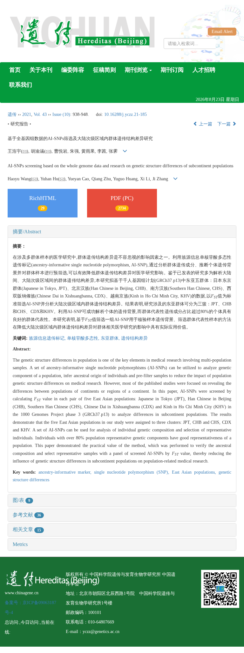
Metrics (20, 544)
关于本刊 (41, 70)
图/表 (21, 500)
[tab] (122, 232)
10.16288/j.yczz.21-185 (125, 114)
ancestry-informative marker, (66, 472)
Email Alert (222, 31)
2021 (26, 114)
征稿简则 (104, 70)
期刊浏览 (136, 70)
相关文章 (27, 529)
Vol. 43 (40, 114)
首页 (15, 70)
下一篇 (224, 124)
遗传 (12, 114)
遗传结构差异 (134, 338)
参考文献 (27, 514)
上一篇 (205, 124)
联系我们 (20, 85)
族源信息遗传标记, (48, 338)
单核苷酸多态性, (84, 338)
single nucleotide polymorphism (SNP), (133, 472)
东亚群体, (111, 338)
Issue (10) (61, 114)
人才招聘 (204, 70)
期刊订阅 (172, 70)
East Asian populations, (195, 472)
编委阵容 (72, 70)
